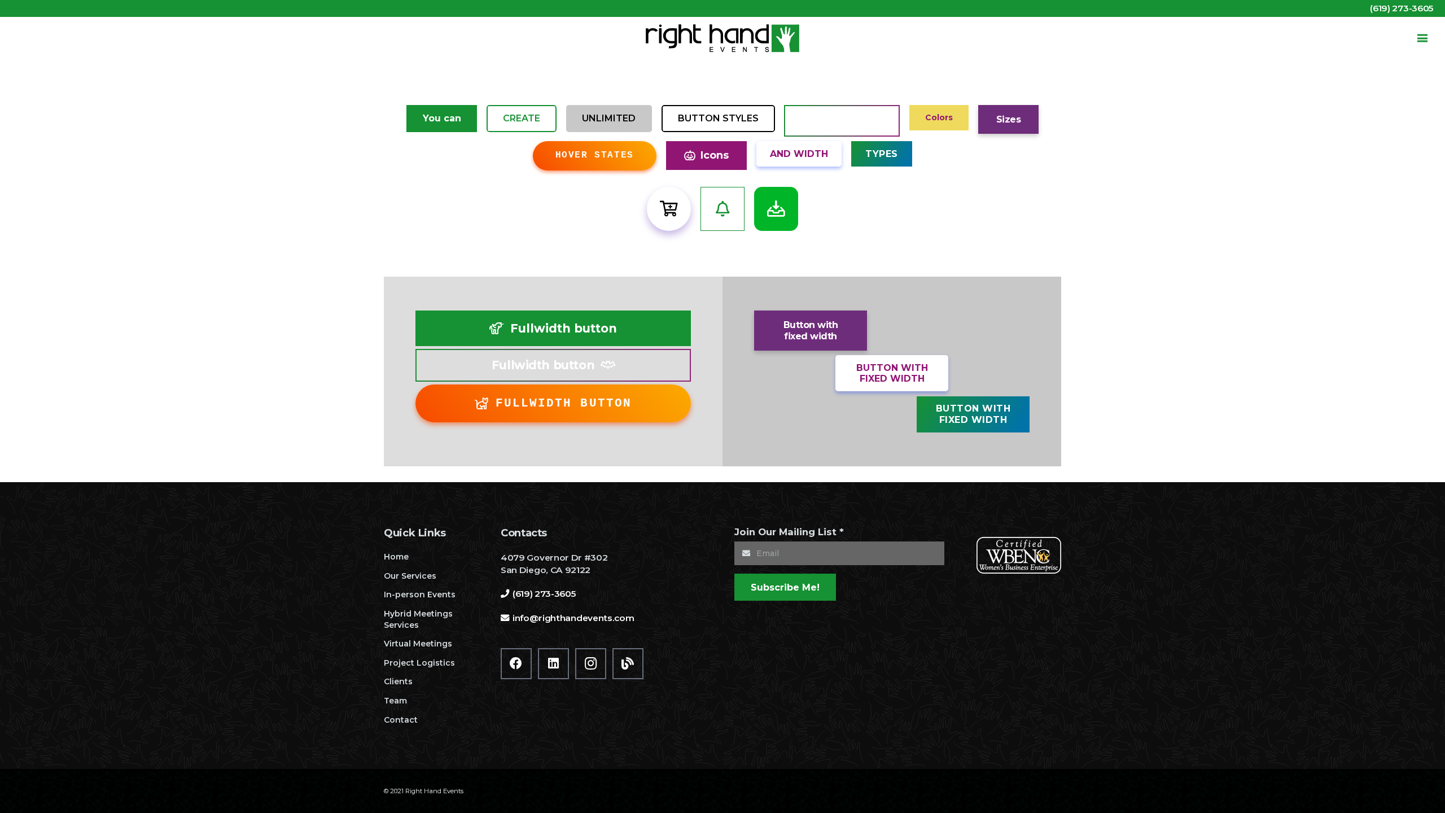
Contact (401, 720)
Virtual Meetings (418, 644)
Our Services (410, 576)
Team (395, 701)
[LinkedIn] (553, 663)
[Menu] (1422, 38)
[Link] (722, 38)
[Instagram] (590, 663)
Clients (398, 681)
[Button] (669, 209)
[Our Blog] (627, 663)
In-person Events (420, 594)
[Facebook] (516, 663)
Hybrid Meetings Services (418, 619)
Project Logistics (419, 663)
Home (396, 557)
